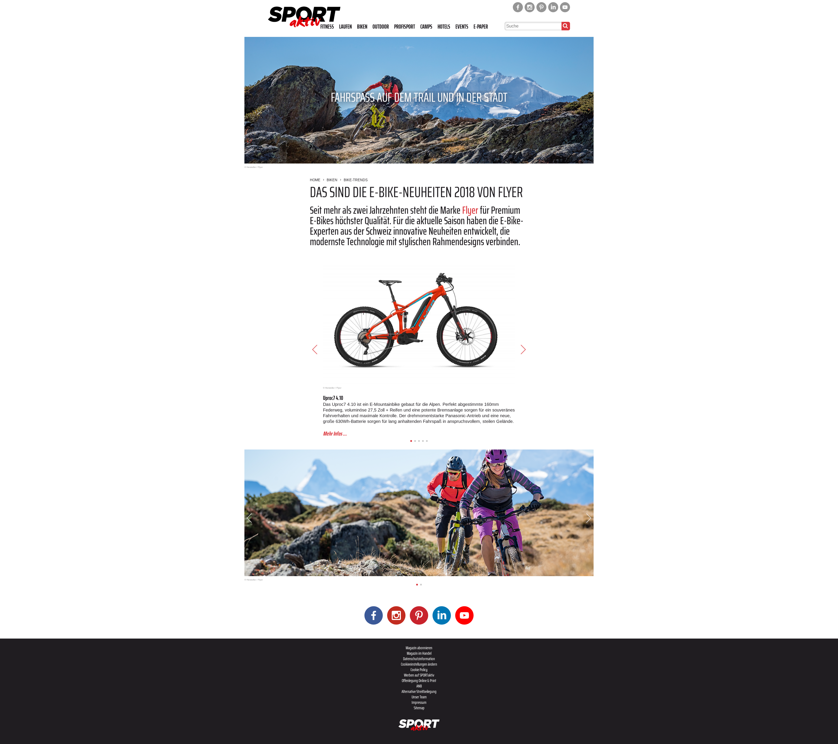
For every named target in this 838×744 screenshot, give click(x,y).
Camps (426, 26)
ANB (419, 685)
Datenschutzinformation (419, 658)
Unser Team (419, 696)
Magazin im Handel (419, 653)
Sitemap (419, 707)
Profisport (404, 26)
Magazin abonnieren (419, 647)
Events (461, 26)
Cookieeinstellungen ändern (419, 664)
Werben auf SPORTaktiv (419, 675)
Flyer (470, 210)
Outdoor (381, 26)
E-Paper (481, 26)
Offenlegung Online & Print (419, 680)
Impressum (419, 702)
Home (315, 180)
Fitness (327, 26)
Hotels (444, 26)
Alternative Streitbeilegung (419, 691)
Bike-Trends (356, 180)
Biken (362, 26)
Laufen (345, 26)
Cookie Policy (419, 669)
